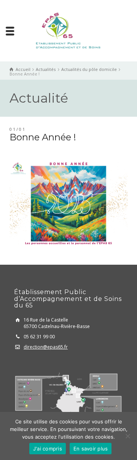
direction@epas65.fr (46, 347)
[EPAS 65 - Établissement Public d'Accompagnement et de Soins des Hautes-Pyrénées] (68, 30)
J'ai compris (47, 449)
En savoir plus (90, 449)
